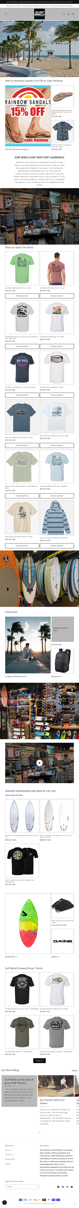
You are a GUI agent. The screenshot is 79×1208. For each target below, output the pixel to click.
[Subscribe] (37, 1186)
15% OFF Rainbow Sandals (16, 149)
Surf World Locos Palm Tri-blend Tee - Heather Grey (56, 1051)
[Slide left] (35, 1133)
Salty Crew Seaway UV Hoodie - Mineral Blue (54, 538)
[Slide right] (44, 1133)
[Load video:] (39, 763)
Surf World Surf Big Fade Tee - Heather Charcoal (20, 387)
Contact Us (9, 1155)
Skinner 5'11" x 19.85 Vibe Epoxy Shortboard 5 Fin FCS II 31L (22, 836)
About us (8, 1150)
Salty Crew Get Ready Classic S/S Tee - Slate (19, 437)
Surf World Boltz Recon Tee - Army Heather (18, 1051)
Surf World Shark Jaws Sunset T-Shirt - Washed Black (22, 1009)
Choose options (22, 296)
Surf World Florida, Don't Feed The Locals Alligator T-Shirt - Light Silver (22, 337)
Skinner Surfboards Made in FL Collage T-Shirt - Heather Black (20, 881)
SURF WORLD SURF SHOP (36, 1203)
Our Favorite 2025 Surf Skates (52, 1101)
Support (8, 1164)
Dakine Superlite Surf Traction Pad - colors (62, 921)
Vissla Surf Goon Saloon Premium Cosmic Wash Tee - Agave (21, 487)
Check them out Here (14, 795)
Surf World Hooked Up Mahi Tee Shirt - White (54, 1009)
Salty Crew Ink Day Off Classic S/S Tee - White (54, 436)
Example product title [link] (61, 629)
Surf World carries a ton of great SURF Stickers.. (19, 1081)
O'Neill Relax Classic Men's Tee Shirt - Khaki (18, 537)
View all (39, 1060)
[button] (6, 14)
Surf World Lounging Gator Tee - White (52, 337)
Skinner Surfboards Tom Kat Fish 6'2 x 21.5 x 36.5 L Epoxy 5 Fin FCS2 (56, 836)
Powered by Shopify (49, 1203)
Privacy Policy (10, 1159)
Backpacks (56, 676)
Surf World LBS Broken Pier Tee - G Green (18, 288)
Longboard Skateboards (15, 676)
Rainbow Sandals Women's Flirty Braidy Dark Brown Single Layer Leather (62, 112)
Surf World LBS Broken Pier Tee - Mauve (52, 288)
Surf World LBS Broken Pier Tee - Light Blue (53, 486)
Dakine (55, 956)
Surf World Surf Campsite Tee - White (51, 387)
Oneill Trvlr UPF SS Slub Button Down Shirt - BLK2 (62, 146)
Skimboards (10, 956)
